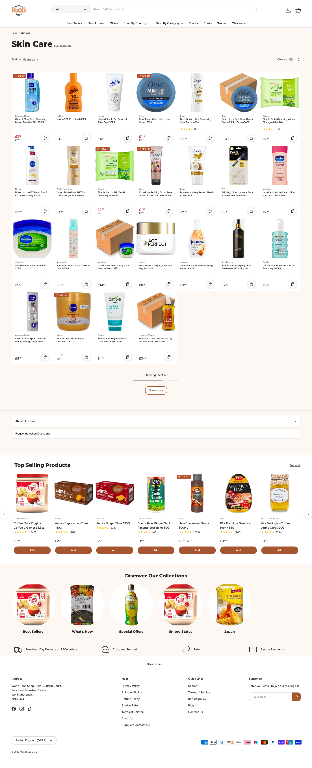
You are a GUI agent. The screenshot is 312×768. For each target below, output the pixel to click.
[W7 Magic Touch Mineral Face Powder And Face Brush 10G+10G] (238, 165)
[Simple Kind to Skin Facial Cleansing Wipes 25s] (114, 165)
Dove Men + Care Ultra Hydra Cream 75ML (154, 121)
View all (295, 465)
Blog (191, 705)
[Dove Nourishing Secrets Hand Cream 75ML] (197, 165)
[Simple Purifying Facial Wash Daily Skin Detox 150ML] (114, 312)
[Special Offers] (131, 605)
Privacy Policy (131, 686)
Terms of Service (133, 712)
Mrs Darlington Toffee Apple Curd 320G (275, 525)
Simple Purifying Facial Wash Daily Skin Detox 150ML (113, 340)
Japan (229, 632)
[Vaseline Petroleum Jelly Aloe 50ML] (32, 238)
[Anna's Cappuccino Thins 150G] (73, 493)
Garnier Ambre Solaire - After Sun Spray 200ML (278, 267)
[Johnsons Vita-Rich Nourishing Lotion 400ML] (197, 238)
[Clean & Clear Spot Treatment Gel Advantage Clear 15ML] (32, 312)
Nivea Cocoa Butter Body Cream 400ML (70, 340)
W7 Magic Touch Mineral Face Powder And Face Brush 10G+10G (237, 195)
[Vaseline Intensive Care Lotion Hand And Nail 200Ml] (279, 165)
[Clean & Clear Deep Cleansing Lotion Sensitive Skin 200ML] (32, 92)
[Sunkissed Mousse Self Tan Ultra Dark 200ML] (73, 238)
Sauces (221, 23)
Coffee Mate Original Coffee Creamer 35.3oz (29, 525)
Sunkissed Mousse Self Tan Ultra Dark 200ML (73, 267)
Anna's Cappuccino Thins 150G (71, 525)
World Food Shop (28, 752)
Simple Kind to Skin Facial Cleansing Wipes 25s (111, 194)
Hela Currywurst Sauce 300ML (194, 525)
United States (180, 632)
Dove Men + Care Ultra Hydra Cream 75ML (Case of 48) (237, 121)
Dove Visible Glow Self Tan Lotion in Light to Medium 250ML (71, 195)
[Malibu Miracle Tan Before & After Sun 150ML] (114, 92)
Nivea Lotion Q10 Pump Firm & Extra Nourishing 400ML (31, 194)
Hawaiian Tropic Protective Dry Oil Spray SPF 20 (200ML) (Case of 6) (155, 341)
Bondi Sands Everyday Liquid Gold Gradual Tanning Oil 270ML (237, 268)
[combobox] (154, 9)
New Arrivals (96, 23)
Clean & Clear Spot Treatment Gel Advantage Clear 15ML (30, 340)
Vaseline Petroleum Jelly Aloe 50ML (30, 267)
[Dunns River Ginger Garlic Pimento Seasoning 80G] (156, 493)
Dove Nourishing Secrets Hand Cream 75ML (196, 194)
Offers (114, 23)
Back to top (154, 664)
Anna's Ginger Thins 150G (113, 523)
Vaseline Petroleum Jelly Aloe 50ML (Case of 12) (113, 267)
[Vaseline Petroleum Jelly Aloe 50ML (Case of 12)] (114, 238)
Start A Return (131, 705)
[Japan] (229, 605)
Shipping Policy (132, 692)
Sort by (16, 59)
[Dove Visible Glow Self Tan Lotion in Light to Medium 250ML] (73, 165)
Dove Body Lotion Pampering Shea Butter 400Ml (195, 121)
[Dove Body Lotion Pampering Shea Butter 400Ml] (197, 92)
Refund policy (197, 699)
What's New (82, 632)
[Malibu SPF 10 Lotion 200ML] (73, 92)
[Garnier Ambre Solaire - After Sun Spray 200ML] (279, 238)
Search (192, 686)
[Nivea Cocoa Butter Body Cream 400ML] (73, 312)
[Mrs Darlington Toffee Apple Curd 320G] (279, 493)
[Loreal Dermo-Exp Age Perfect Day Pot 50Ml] (156, 238)
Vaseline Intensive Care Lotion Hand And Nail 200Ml (278, 194)
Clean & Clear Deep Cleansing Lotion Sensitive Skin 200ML (30, 121)
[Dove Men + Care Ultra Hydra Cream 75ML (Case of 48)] (238, 92)
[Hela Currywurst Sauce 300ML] (197, 493)
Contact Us (195, 712)
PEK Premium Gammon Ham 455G (235, 525)
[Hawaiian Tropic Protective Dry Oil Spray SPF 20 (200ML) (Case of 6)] (156, 312)
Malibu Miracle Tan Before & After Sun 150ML (112, 121)
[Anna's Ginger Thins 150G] (114, 493)
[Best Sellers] (33, 605)
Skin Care (25, 33)
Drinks (207, 23)
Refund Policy (131, 699)
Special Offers (131, 632)
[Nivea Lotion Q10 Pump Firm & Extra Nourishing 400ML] (32, 165)
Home (15, 33)
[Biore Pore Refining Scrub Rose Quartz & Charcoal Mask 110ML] (156, 165)
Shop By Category (167, 23)
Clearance (238, 23)
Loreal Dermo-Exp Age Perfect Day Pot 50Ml (155, 267)
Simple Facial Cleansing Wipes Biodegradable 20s (279, 121)
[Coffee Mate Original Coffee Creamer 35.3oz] (32, 493)
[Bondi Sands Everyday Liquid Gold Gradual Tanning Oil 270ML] (238, 238)
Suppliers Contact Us (136, 725)
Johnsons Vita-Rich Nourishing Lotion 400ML (196, 267)
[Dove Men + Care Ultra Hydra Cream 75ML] (156, 92)
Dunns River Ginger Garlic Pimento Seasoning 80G (155, 525)
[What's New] (82, 605)
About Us (128, 718)
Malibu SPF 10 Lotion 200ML (71, 119)
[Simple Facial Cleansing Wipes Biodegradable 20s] (279, 92)
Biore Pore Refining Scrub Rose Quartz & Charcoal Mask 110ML (155, 194)
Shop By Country (135, 23)
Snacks (193, 23)
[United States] (180, 605)
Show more (156, 390)
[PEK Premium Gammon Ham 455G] (238, 493)
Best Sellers (74, 23)
